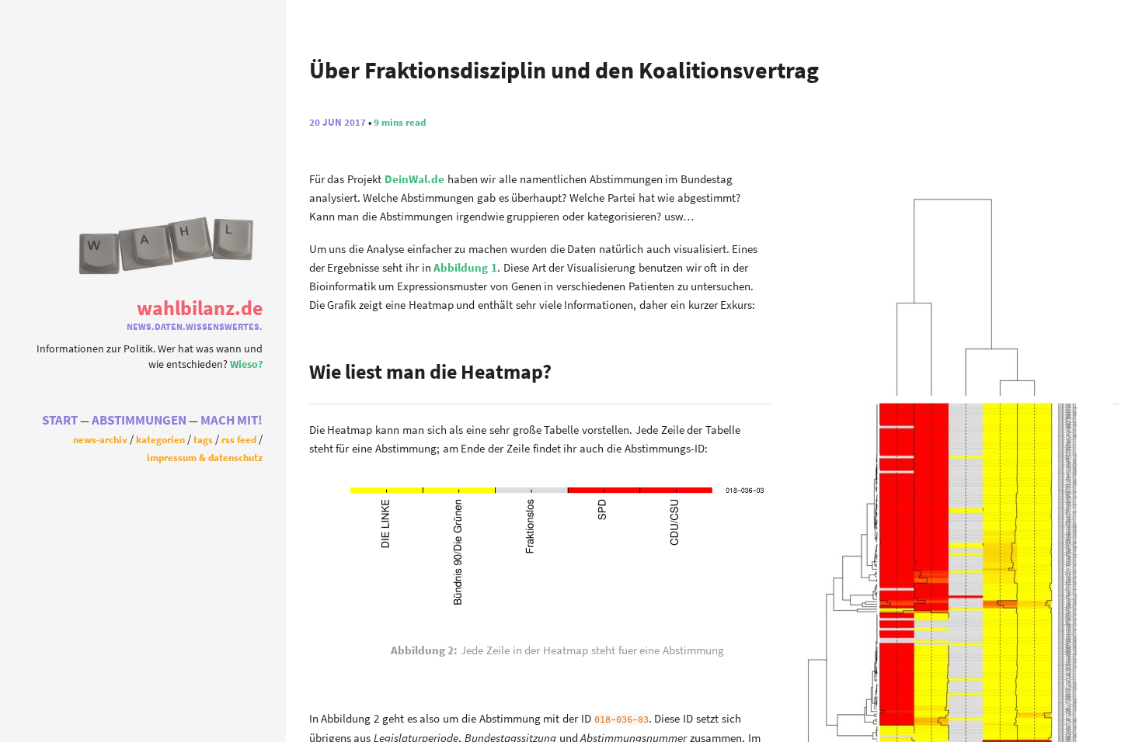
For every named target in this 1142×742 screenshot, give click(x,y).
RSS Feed (238, 439)
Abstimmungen (139, 420)
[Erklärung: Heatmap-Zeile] (557, 611)
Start (60, 420)
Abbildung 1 (465, 267)
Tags (203, 439)
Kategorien (160, 439)
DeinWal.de (414, 179)
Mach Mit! (231, 420)
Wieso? (246, 364)
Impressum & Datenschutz (205, 457)
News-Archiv (100, 439)
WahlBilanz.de (200, 308)
